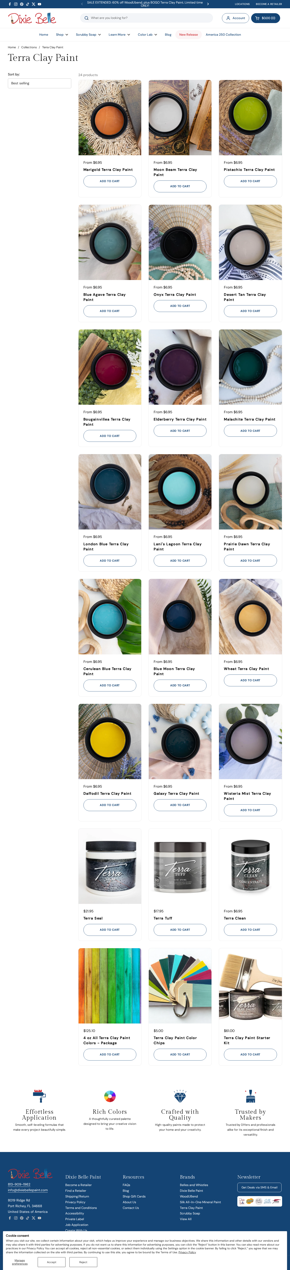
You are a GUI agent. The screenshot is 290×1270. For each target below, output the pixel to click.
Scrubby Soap (190, 1213)
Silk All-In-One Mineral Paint (200, 1202)
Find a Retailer (75, 1191)
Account (239, 18)
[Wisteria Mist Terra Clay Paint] (250, 741)
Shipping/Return (77, 1196)
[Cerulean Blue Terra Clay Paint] (110, 616)
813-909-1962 (19, 1184)
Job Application (76, 1225)
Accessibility (74, 1213)
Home (12, 47)
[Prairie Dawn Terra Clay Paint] (250, 491)
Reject (83, 1262)
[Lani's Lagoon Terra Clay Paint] (180, 491)
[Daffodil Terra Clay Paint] (110, 741)
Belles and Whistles (194, 1185)
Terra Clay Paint (191, 1208)
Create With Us (76, 1230)
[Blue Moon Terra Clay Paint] (180, 616)
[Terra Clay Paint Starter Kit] (250, 985)
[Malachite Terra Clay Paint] (250, 367)
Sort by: (14, 74)
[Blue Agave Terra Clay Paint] (110, 242)
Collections (29, 47)
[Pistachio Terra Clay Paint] (250, 117)
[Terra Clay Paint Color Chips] (180, 985)
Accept (51, 1262)
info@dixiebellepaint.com (28, 1190)
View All (186, 1219)
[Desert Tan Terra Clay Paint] (250, 242)
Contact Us (131, 1208)
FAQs (126, 1185)
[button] (265, 18)
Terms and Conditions (81, 1208)
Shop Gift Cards (134, 1196)
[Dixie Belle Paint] (32, 18)
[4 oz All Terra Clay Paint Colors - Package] (110, 985)
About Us (129, 1202)
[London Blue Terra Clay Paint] (110, 491)
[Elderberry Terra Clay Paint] (180, 367)
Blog (126, 1191)
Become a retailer (269, 4)
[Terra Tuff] (180, 866)
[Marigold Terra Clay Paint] (110, 117)
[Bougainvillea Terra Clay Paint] (110, 367)
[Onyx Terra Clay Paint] (180, 242)
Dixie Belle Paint (191, 1191)
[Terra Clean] (250, 866)
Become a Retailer (78, 1185)
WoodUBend (189, 1196)
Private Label (74, 1219)
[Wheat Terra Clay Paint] (250, 616)
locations (242, 4)
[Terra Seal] (110, 866)
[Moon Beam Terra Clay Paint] (180, 117)
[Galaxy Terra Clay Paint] (180, 741)
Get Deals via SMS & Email (259, 1187)
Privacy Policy (187, 1252)
